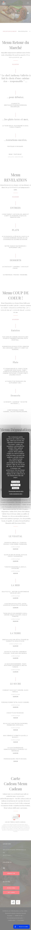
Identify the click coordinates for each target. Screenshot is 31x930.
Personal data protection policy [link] (16, 491)
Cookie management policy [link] (15, 493)
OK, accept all (15, 481)
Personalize (15, 488)
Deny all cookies (16, 485)
